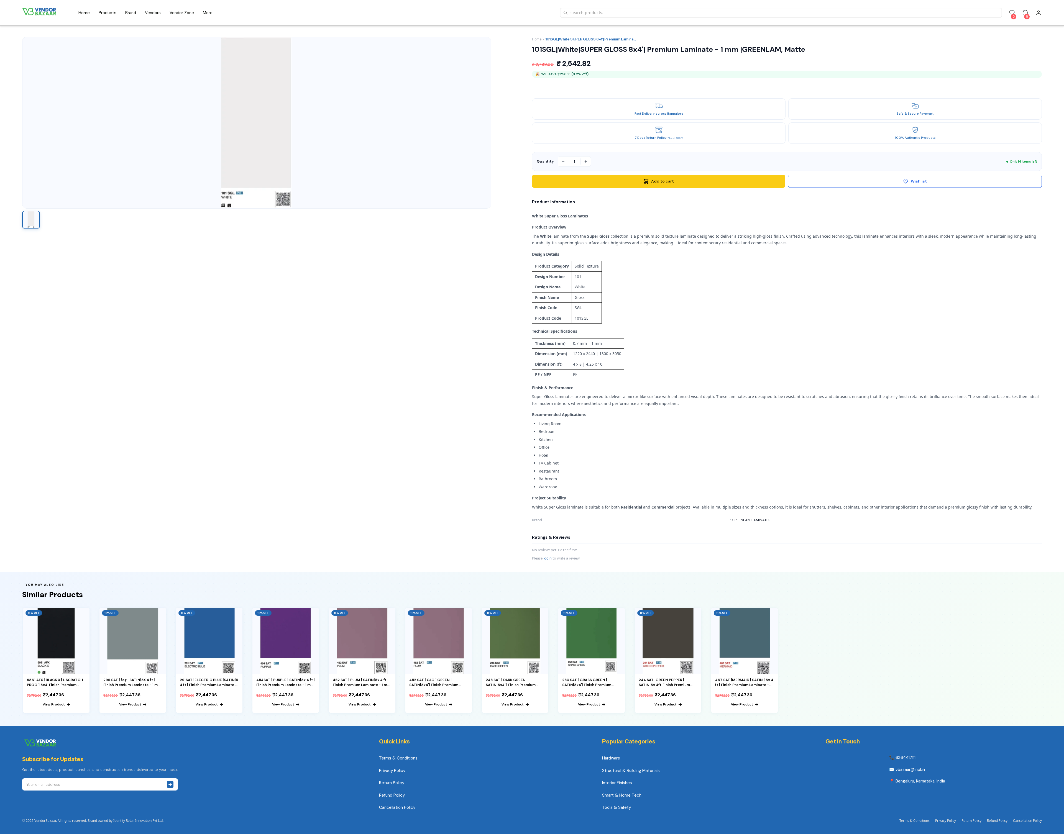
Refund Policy (392, 795)
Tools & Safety (616, 807)
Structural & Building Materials (631, 770)
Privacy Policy (392, 770)
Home (536, 39)
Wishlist (919, 181)
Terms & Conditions (398, 758)
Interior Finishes (617, 783)
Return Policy (391, 783)
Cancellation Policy (397, 807)
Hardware (611, 758)
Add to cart (662, 181)
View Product (54, 704)
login (547, 558)
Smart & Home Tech (621, 795)
